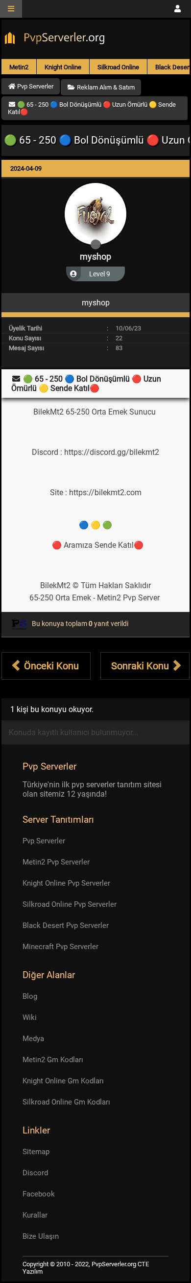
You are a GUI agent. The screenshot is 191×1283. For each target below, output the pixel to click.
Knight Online (63, 67)
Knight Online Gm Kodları (63, 1080)
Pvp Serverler (44, 840)
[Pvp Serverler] (56, 39)
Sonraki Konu (141, 666)
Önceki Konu (50, 666)
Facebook (39, 1194)
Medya (33, 1038)
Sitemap (36, 1151)
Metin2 (18, 67)
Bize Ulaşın (41, 1236)
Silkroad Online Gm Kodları (66, 1102)
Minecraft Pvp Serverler (60, 946)
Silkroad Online (118, 67)
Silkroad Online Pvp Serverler (70, 904)
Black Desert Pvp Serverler (66, 925)
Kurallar (35, 1215)
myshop (95, 256)
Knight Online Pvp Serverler (66, 883)
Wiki (30, 1017)
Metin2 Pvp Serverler (56, 862)
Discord (35, 1172)
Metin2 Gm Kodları (53, 1059)
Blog (30, 996)
